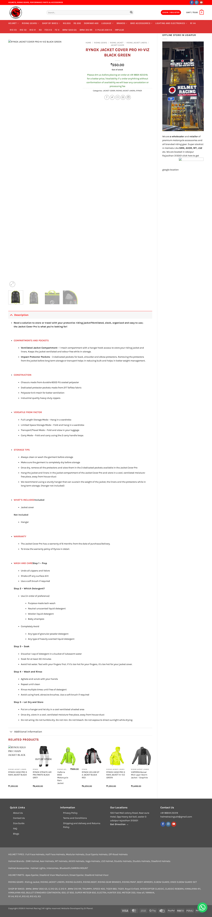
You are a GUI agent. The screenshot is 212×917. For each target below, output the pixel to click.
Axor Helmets (47, 861)
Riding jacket (116, 43)
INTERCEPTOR (147, 888)
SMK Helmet (32, 861)
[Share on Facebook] (106, 97)
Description (21, 314)
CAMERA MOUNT (79, 868)
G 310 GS (53, 888)
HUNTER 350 (114, 892)
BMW (29, 888)
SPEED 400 (99, 888)
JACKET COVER (117, 45)
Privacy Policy (70, 813)
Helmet (12, 23)
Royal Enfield (132, 888)
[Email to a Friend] (117, 97)
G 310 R (63, 888)
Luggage (106, 23)
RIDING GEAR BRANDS (109, 882)
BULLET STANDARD (36, 892)
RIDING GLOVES (74, 882)
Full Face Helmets (35, 854)
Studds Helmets (123, 861)
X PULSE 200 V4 (103, 30)
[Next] (72, 164)
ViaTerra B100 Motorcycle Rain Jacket (62, 777)
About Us (18, 813)
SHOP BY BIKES (50, 23)
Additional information (28, 731)
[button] (171, 12)
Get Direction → (119, 824)
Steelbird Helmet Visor (96, 875)
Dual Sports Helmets (96, 854)
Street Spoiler (76, 875)
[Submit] (131, 12)
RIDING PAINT (129, 882)
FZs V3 (48, 30)
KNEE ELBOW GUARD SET (183, 882)
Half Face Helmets (55, 854)
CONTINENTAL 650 (56, 892)
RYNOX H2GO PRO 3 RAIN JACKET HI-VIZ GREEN (115, 775)
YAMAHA (149, 892)
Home (88, 43)
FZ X (57, 30)
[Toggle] (11, 315)
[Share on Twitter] (112, 97)
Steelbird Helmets (160, 861)
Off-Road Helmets (118, 854)
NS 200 (67, 23)
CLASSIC (159, 888)
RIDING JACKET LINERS (137, 43)
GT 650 (70, 892)
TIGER (121, 888)
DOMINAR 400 (91, 23)
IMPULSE (119, 30)
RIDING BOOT (90, 882)
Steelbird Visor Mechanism (53, 875)
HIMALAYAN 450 (16, 892)
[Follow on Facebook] (192, 2)
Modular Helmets (75, 854)
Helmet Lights (38, 868)
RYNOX (139, 90)
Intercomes (53, 868)
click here (187, 155)
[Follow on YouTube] (201, 2)
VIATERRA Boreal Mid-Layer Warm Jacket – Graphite (139, 775)
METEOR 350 (128, 892)
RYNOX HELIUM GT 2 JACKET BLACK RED (90, 775)
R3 (40, 30)
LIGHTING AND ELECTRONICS (170, 23)
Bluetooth (65, 868)
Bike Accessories (140, 23)
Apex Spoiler (32, 875)
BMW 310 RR (86, 30)
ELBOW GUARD (161, 882)
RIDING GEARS (29, 23)
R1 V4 (193, 23)
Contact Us (19, 818)
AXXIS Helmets (76, 861)
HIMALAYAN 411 (192, 888)
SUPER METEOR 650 (85, 892)
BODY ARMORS (145, 882)
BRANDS (121, 23)
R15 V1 (32, 30)
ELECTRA (101, 892)
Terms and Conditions (75, 818)
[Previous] (14, 164)
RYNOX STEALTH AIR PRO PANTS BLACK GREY (42, 775)
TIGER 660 (111, 888)
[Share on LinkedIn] (128, 97)
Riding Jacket (32, 882)
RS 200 (77, 23)
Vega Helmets (92, 861)
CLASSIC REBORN (174, 888)
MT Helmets (61, 861)
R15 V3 (13, 30)
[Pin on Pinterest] (123, 97)
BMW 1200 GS (69, 30)
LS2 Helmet (107, 861)
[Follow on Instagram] (196, 2)
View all (140, 892)
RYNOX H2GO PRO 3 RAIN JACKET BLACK (17, 773)
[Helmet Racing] (24, 12)
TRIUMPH (87, 888)
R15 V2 (23, 30)
